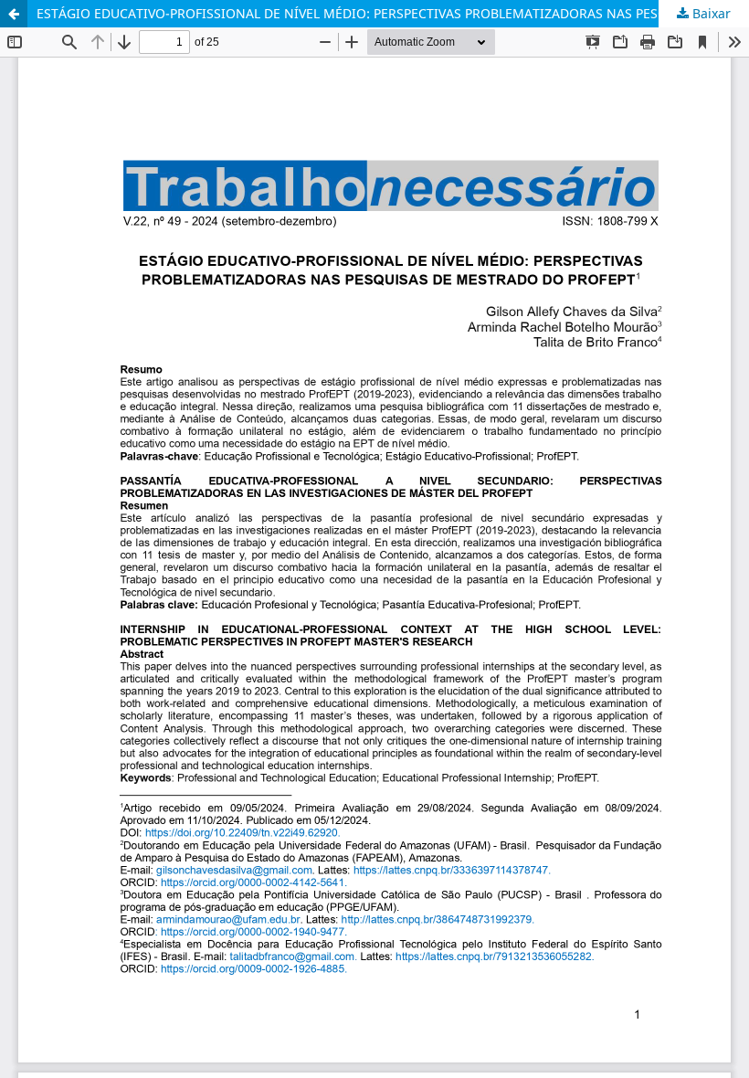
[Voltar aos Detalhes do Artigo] (13, 13)
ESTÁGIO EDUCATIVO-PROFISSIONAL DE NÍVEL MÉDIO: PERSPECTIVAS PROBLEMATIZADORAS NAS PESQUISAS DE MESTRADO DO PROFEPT (393, 13)
